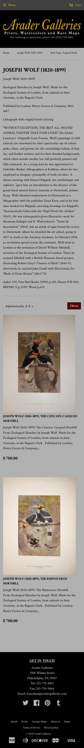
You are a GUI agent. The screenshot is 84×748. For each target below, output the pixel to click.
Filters (74, 306)
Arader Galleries (42, 734)
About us (55, 721)
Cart (77, 5)
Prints (24, 721)
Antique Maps (39, 721)
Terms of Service (31, 727)
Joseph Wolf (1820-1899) (30, 53)
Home (6, 53)
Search (14, 721)
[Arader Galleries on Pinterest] (47, 704)
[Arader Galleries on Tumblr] (58, 704)
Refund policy (51, 727)
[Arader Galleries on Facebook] (36, 704)
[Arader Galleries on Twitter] (25, 704)
